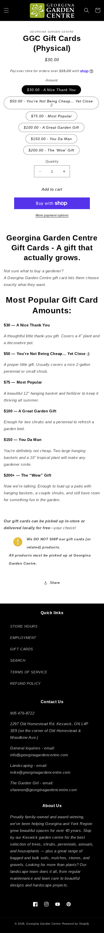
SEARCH (17, 660)
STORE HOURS (24, 626)
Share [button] (55, 583)
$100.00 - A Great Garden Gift (51, 127)
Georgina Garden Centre (43, 923)
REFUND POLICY (25, 683)
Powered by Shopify (76, 923)
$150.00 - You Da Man (51, 139)
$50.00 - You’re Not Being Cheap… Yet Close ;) (51, 103)
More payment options (52, 215)
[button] (6, 10)
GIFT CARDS (21, 649)
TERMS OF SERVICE (28, 672)
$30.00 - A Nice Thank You (51, 90)
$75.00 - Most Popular (51, 116)
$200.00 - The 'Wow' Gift (51, 150)
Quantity (52, 161)
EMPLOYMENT (23, 638)
